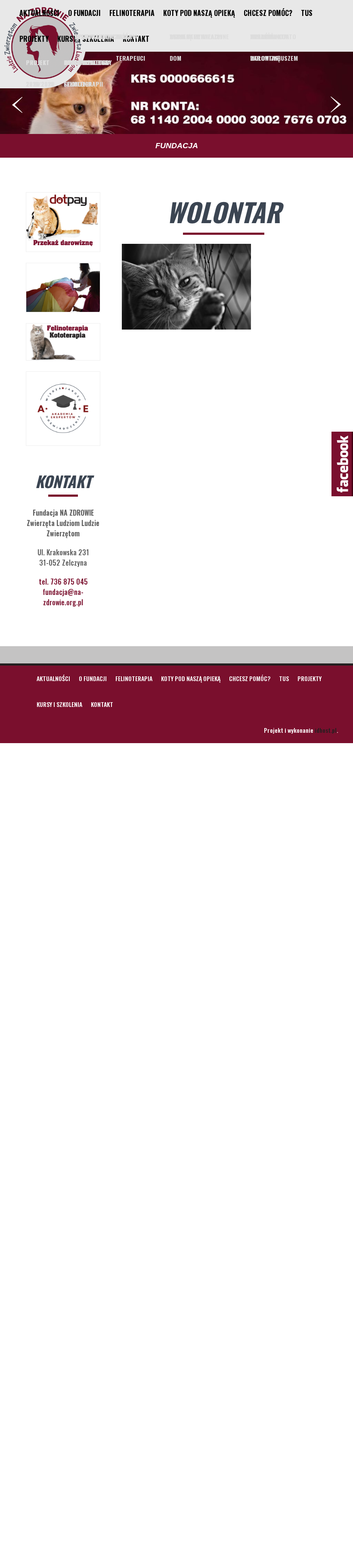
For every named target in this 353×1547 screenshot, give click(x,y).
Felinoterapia (132, 13)
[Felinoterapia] (43, 79)
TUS (307, 13)
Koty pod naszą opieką (199, 13)
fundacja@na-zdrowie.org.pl (63, 597)
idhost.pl (326, 730)
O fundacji (84, 13)
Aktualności (39, 13)
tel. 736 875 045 (63, 581)
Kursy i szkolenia (85, 39)
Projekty (34, 39)
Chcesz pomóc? (268, 13)
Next (336, 105)
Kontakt (136, 39)
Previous (17, 105)
